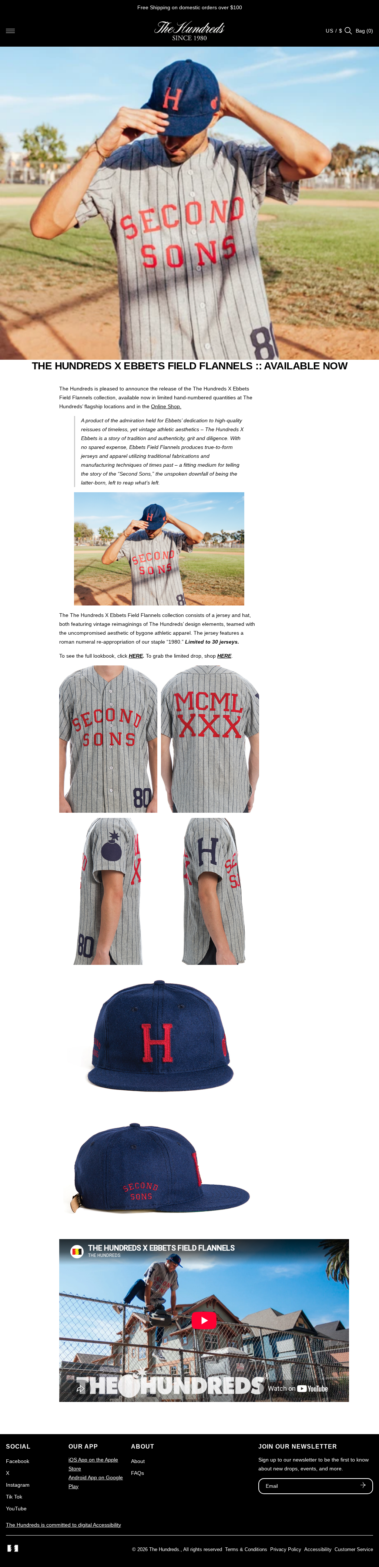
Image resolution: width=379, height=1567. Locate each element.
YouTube (16, 1508)
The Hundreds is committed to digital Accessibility (63, 1525)
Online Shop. (166, 406)
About (138, 1461)
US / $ (334, 31)
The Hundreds (164, 1549)
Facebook (17, 1461)
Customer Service (354, 1549)
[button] (10, 31)
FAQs (137, 1473)
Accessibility (318, 1549)
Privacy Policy (285, 1549)
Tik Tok (14, 1497)
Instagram (18, 1485)
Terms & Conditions (246, 1549)
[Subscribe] (363, 1486)
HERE (136, 656)
